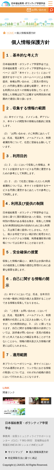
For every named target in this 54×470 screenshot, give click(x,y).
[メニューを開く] (50, 3)
